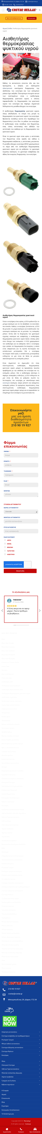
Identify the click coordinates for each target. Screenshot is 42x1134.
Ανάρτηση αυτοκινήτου (9, 709)
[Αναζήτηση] (39, 10)
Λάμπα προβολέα (7, 829)
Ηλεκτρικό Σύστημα (8, 782)
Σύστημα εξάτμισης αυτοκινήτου (12, 891)
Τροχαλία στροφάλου (9, 910)
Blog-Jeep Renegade (8, 654)
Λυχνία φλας (6, 836)
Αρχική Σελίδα (7, 28)
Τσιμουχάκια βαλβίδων (9, 914)
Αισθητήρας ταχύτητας (9, 697)
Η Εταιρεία (5, 1090)
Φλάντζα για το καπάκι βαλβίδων (12, 941)
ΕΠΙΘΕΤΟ (7, 461)
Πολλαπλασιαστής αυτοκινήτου (12, 860)
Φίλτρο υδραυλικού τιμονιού (11, 937)
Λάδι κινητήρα (6, 821)
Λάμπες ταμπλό (7, 833)
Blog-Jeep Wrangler (8, 658)
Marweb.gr (27, 1121)
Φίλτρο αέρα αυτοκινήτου (10, 922)
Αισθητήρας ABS (7, 682)
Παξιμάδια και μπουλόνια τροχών (12, 856)
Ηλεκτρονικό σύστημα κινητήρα (12, 786)
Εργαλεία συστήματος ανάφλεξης (13, 778)
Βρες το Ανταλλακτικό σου (10, 747)
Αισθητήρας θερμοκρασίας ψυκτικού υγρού (16, 693)
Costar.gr (28, 1124)
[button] (40, 611)
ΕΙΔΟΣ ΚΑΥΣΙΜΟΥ (9, 537)
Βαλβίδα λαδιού (7, 732)
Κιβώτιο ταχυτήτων (8, 802)
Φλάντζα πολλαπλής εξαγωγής (12, 952)
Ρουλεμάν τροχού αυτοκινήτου (12, 871)
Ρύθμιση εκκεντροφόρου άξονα (12, 875)
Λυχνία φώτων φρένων (9, 840)
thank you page (7, 678)
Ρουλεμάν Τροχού (8, 867)
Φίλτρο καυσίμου (7, 929)
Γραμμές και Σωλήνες (9, 751)
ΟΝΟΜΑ (6, 451)
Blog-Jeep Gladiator (8, 651)
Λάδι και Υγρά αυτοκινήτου (10, 817)
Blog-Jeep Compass (8, 647)
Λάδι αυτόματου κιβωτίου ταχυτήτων (14, 813)
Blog (3, 639)
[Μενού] (3, 10)
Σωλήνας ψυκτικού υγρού (10, 898)
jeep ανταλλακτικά (8, 674)
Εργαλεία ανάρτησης (8, 774)
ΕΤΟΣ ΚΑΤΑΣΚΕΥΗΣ (10, 527)
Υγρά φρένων (6, 918)
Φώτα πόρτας (6, 968)
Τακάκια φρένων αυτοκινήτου (11, 902)
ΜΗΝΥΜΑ (7, 491)
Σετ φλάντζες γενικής (8, 879)
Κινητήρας (5, 805)
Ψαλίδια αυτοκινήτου (8, 972)
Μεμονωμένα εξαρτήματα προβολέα (14, 844)
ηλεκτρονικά (7, 88)
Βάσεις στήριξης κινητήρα (10, 736)
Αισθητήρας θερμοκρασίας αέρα (12, 689)
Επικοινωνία (6, 1098)
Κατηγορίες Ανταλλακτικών (10, 798)
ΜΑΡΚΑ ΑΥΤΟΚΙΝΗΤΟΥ (11, 508)
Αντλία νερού (6, 716)
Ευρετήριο (5, 1106)
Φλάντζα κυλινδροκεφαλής (10, 945)
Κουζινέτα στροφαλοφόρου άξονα (13, 809)
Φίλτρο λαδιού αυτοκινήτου (11, 933)
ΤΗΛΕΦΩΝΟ (8, 471)
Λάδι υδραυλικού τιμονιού (10, 825)
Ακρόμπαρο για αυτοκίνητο (11, 705)
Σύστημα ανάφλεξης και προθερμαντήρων (16, 887)
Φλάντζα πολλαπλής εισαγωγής (12, 949)
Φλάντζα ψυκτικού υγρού (10, 956)
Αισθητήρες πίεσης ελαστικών (12, 701)
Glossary (4, 670)
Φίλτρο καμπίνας (7, 925)
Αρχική (4, 1094)
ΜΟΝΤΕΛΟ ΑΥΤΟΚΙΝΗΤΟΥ (12, 517)
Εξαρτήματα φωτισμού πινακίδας (13, 771)
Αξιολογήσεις (6, 720)
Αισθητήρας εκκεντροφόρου (11, 686)
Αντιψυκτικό (6, 713)
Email (5, 481)
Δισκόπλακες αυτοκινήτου (10, 763)
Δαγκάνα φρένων (7, 755)
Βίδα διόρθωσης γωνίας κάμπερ (12, 743)
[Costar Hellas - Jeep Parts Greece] (22, 10)
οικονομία (6, 383)
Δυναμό (4, 767)
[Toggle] (39, 1032)
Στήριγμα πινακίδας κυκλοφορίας (12, 883)
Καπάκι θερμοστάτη (8, 794)
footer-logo (5, 666)
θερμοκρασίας (20, 111)
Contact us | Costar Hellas (10, 662)
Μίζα (3, 848)
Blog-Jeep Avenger (8, 643)
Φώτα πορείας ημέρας (9, 964)
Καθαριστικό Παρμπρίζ (9, 790)
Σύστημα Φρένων (7, 894)
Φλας (3, 960)
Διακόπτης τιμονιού (8, 759)
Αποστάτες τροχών (8, 728)
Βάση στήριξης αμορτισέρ (10, 740)
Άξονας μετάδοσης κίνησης (11, 724)
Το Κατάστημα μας (8, 906)
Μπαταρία (5, 852)
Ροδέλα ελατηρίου (8, 863)
